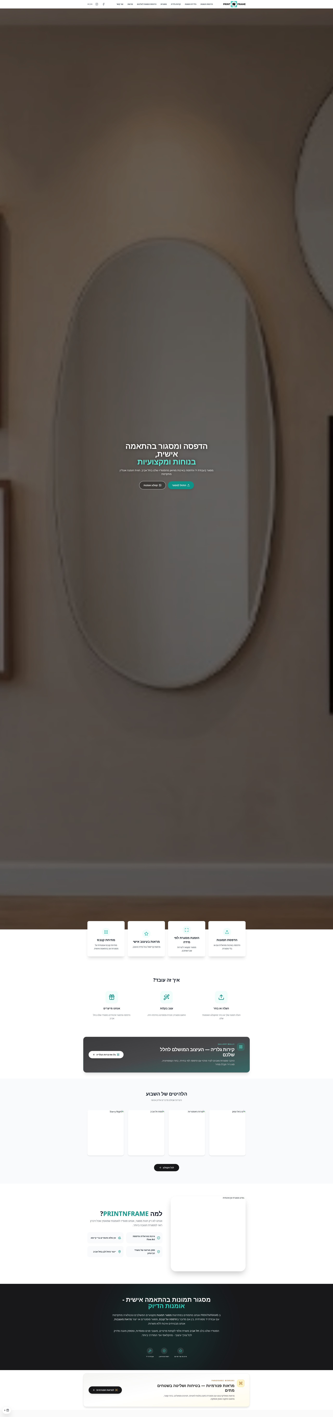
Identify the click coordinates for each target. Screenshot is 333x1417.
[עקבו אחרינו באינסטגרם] (96, 4)
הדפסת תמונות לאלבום (146, 4)
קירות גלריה (176, 4)
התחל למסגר (179, 485)
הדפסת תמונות (206, 4)
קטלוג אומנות (151, 485)
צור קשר (119, 4)
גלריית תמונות (190, 4)
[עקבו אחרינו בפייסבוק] (103, 4)
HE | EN (89, 4)
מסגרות (164, 4)
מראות (130, 4)
